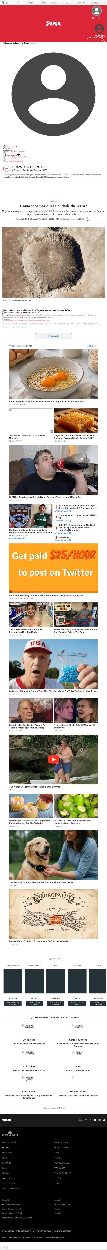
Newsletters (20, 161)
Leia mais (53, 336)
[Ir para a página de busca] (103, 40)
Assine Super (95, 38)
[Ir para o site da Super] (53, 26)
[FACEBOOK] (85, 1120)
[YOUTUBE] (94, 1120)
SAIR (100, 22)
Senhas (17, 159)
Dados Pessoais (24, 157)
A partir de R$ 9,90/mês (13, 1004)
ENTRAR (98, 20)
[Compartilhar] (38, 312)
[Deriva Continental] (6, 169)
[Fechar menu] (19, 43)
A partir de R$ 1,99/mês (34, 1004)
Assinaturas (21, 151)
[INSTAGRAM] (98, 1120)
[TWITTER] (90, 1120)
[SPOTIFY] (103, 1120)
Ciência (53, 201)
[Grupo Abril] (3, 2)
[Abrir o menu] (3, 23)
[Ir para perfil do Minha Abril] (53, 147)
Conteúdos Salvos (11, 155)
